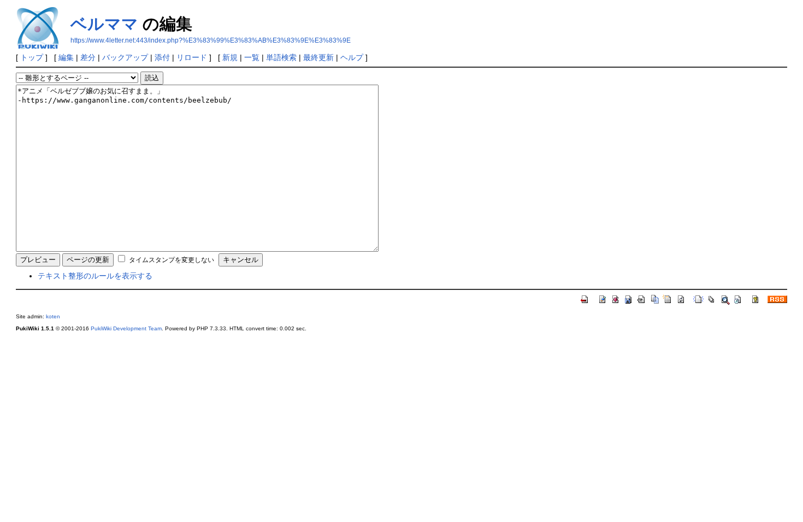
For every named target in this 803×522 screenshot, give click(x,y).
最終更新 (318, 57)
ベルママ (104, 24)
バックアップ (125, 57)
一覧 (251, 57)
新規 (230, 57)
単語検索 (281, 57)
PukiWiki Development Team (126, 328)
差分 (88, 57)
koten (53, 316)
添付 (162, 57)
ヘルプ (351, 57)
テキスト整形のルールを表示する (95, 275)
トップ (31, 57)
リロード (191, 57)
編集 (66, 57)
